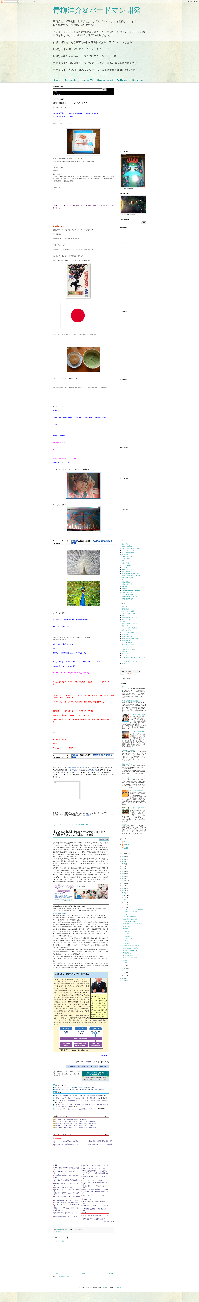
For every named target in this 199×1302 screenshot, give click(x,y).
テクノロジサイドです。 (128, 649)
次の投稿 (55, 1273)
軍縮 (123, 687)
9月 (125, 902)
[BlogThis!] (76, 1229)
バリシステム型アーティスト (130, 661)
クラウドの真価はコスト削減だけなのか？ (66, 1200)
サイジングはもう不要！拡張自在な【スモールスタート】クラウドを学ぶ (75, 1121)
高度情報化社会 (126, 640)
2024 (123, 861)
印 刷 (96, 1066)
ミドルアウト (125, 563)
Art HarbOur (122, 80)
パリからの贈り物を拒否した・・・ (133, 945)
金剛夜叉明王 (105, 541)
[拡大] (112, 813)
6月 (125, 965)
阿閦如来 (75, 541)
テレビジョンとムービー (130, 950)
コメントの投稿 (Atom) (62, 1276)
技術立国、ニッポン (127, 619)
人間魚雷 (90, 770)
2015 (123, 881)
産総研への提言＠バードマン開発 (131, 575)
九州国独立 (125, 634)
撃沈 (63, 772)
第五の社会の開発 (127, 764)
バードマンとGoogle (127, 594)
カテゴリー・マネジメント (98, 1089)
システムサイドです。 (128, 647)
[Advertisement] (83, 1257)
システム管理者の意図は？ (137, 715)
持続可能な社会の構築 (128, 645)
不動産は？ (126, 962)
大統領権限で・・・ (129, 931)
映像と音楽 (126, 926)
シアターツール (127, 938)
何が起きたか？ (58, 226)
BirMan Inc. (137, 80)
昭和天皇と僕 (125, 609)
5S (82, 1087)
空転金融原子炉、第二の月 (129, 617)
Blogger (118, 1287)
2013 (123, 885)
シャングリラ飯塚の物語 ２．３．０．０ (137, 808)
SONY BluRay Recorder (130, 921)
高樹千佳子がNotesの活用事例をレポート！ (96, 1219)
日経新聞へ (126, 943)
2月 (125, 975)
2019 (123, 871)
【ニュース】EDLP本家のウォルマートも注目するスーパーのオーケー (76, 1109)
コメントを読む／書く (73, 1066)
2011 (123, 890)
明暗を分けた (127, 953)
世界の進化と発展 (127, 584)
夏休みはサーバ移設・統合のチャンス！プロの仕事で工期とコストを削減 (75, 1127)
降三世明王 (96, 541)
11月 (125, 897)
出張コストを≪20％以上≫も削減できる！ (67, 1208)
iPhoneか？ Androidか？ (129, 750)
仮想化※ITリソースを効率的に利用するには (66, 1144)
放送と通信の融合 (127, 571)
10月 (125, 900)
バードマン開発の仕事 (128, 632)
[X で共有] (78, 1229)
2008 (123, 981)
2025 (123, 859)
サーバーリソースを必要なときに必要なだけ (66, 1141)
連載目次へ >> (103, 839)
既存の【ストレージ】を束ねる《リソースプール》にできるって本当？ (75, 1125)
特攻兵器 (81, 767)
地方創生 (124, 588)
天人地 (124, 824)
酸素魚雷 (73, 770)
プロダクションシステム (128, 613)
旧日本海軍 (72, 767)
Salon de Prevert (105, 80)
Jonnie (59, 1231)
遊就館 (89, 815)
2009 (123, 978)
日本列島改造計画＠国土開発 (130, 638)
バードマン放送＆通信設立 (129, 628)
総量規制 (125, 928)
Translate (134, 674)
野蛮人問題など (126, 582)
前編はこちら (105, 1055)
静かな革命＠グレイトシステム (130, 573)
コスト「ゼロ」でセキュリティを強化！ (95, 1169)
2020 (123, 868)
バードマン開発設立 (127, 642)
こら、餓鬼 (126, 933)
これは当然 (126, 936)
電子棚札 (84, 1089)
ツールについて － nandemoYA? (133, 909)
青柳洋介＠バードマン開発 (97, 10)
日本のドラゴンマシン (128, 556)
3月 (125, 973)
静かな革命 (125, 544)
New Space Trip (126, 580)
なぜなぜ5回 (90, 1087)
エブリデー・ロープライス (63, 1087)
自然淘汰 (124, 651)
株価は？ (125, 960)
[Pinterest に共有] (82, 1229)
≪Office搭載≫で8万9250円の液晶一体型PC (100, 1141)
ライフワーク (125, 655)
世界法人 (124, 621)
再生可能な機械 (126, 565)
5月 (125, 968)
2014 (123, 883)
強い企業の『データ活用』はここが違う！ (66, 1216)
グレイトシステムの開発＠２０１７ (132, 548)
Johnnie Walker (126, 848)
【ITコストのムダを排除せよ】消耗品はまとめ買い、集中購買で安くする (77, 1098)
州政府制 (124, 663)
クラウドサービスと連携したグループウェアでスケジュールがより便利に (75, 1123)
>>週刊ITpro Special (108, 1221)
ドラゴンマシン (126, 558)
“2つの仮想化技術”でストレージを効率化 (100, 1144)
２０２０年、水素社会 (128, 611)
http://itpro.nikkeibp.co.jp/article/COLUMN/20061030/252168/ (71, 825)
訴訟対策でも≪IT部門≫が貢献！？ (64, 1187)
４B (123, 561)
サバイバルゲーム (127, 778)
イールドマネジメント (61, 1089)
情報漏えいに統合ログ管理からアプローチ (95, 1189)
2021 (123, 866)
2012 (123, 888)
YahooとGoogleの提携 (129, 916)
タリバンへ (126, 941)
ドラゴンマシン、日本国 (128, 550)
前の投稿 (111, 1273)
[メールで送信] (74, 1229)
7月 (125, 907)
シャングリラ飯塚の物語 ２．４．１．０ (137, 732)
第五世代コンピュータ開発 (129, 596)
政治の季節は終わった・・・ (131, 955)
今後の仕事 (125, 626)
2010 (123, 893)
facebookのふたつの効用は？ (131, 948)
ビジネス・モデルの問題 (130, 911)
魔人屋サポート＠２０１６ (129, 569)
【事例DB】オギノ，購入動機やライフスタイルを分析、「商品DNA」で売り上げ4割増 (81, 1100)
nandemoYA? (87, 80)
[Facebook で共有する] (80, 1229)
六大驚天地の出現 (127, 636)
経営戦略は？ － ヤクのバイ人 (132, 924)
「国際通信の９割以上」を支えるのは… (66, 1175)
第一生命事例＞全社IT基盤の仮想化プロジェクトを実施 (70, 1119)
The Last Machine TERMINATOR (131, 590)
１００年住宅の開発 (127, 578)
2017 (123, 876)
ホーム (83, 1273)
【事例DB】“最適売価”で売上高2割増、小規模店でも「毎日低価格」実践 (77, 1095)
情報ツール (125, 653)
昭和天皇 (124, 607)
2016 (123, 878)
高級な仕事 (125, 554)
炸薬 (96, 770)
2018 (123, 873)
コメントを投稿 (59, 1241)
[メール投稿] (71, 1229)
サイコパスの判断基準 (128, 552)
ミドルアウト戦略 (127, 546)
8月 (125, 905)
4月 (125, 970)
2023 (123, 864)
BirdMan (126, 842)
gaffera (104, 1287)
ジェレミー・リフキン (128, 592)
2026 (123, 856)
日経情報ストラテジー (91, 1062)
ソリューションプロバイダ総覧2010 (93, 1180)
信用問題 (124, 567)
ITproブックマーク (87, 1066)
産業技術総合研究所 (127, 599)
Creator (56, 80)
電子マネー (75, 1089)
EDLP (76, 1087)
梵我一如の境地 (126, 630)
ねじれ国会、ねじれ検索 (130, 919)
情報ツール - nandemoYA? (130, 958)
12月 (125, 895)
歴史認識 (124, 586)
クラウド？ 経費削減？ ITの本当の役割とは (67, 1202)
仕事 (123, 615)
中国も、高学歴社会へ (136, 790)
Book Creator (70, 80)
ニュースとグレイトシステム (130, 623)
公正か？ (125, 914)
